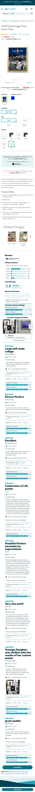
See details (23, 173)
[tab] (17, 80)
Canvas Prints (9, 773)
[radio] (13, 98)
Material (4, 108)
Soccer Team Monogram (23, 244)
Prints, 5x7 (24, 773)
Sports (23, 21)
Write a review (24, 34)
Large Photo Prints (14, 771)
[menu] (29, 83)
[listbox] (17, 112)
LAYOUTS (4, 94)
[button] (2, 9)
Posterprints (4, 21)
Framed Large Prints (14, 21)
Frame (3, 130)
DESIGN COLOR (16, 94)
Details (19, 39)
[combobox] (17, 13)
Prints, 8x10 (17, 773)
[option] (4, 100)
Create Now (17, 789)
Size (2, 117)
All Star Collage (11, 244)
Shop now (26, 3)
